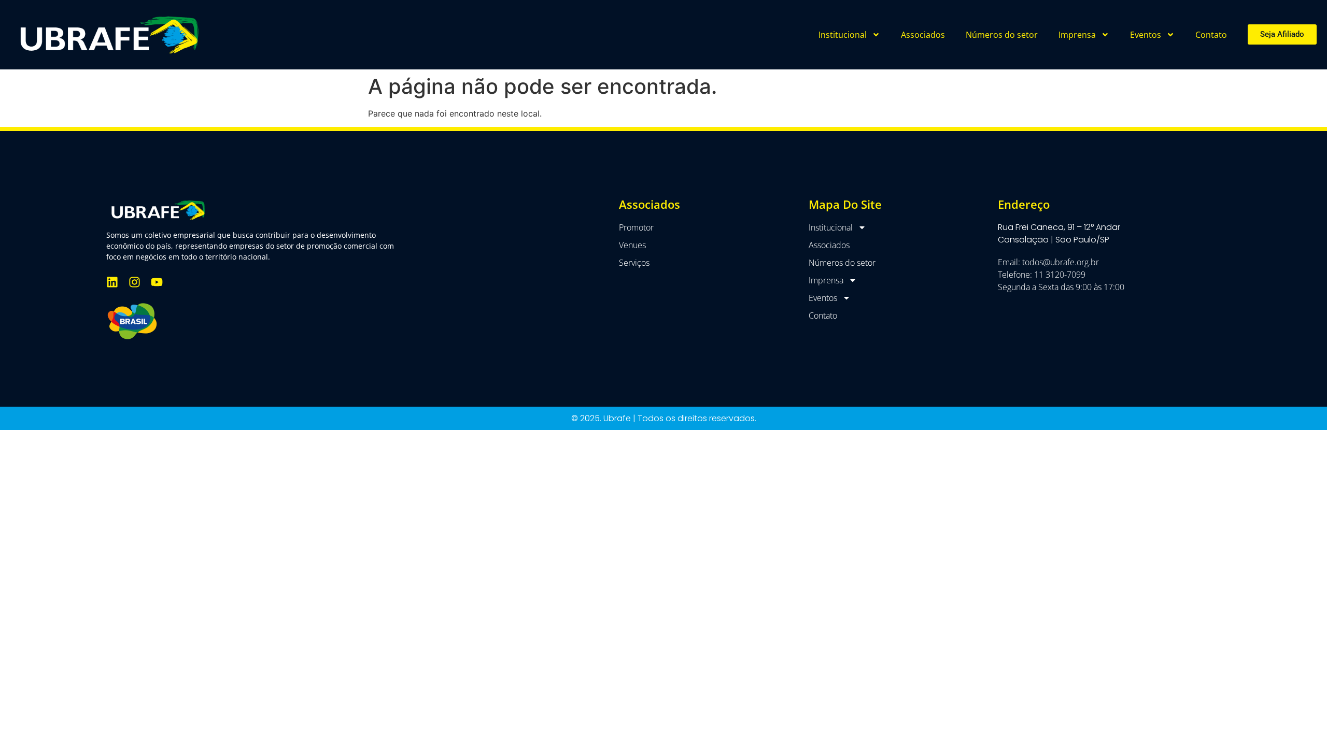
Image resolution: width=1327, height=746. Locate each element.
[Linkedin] (112, 282)
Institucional (842, 35)
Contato (1211, 35)
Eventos (1145, 35)
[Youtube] (157, 282)
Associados (923, 35)
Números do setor (1002, 35)
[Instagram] (134, 282)
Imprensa (1077, 35)
